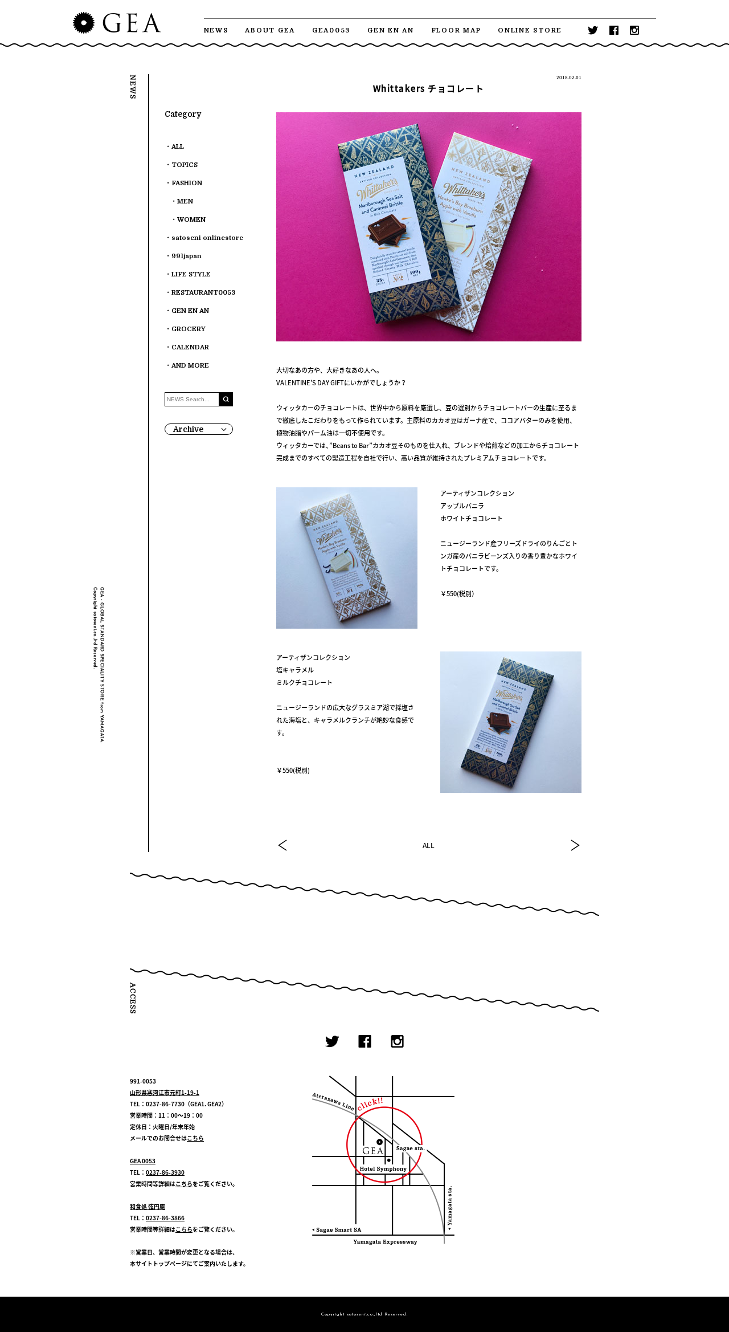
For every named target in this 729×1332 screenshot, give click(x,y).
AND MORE (190, 365)
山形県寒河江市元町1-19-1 (164, 1092)
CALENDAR (190, 347)
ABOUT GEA (270, 30)
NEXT (574, 845)
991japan (186, 256)
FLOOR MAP (456, 30)
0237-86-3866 (165, 1217)
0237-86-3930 (165, 1172)
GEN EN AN (390, 30)
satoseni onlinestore (207, 238)
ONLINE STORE (530, 30)
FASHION (186, 183)
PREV (283, 845)
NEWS (216, 30)
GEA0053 (331, 30)
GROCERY (188, 329)
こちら (195, 1138)
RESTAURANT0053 (203, 292)
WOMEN (191, 219)
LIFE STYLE (191, 274)
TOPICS (184, 165)
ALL (429, 845)
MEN (185, 201)
